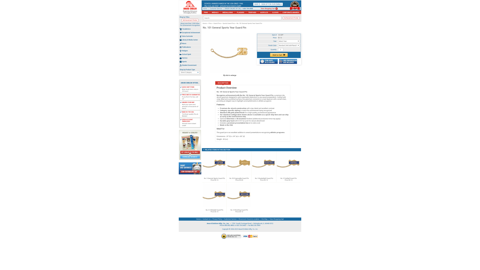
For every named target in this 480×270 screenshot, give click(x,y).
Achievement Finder (291, 18)
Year (274, 41)
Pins (206, 12)
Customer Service (216, 9)
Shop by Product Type (187, 69)
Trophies (252, 12)
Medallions (227, 12)
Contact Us (206, 219)
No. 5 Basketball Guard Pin (264, 178)
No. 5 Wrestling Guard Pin (239, 210)
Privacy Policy (217, 219)
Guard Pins (217, 23)
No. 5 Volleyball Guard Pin (214, 210)
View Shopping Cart (268, 9)
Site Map (264, 219)
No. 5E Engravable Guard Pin (239, 178)
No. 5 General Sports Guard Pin (214, 178)
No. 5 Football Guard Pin (288, 178)
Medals (215, 12)
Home (205, 9)
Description (223, 83)
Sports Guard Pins (229, 23)
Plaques (240, 12)
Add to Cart (277, 55)
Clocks (275, 12)
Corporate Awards (290, 12)
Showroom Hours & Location (248, 219)
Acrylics (264, 12)
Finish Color (272, 45)
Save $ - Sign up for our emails (268, 4)
